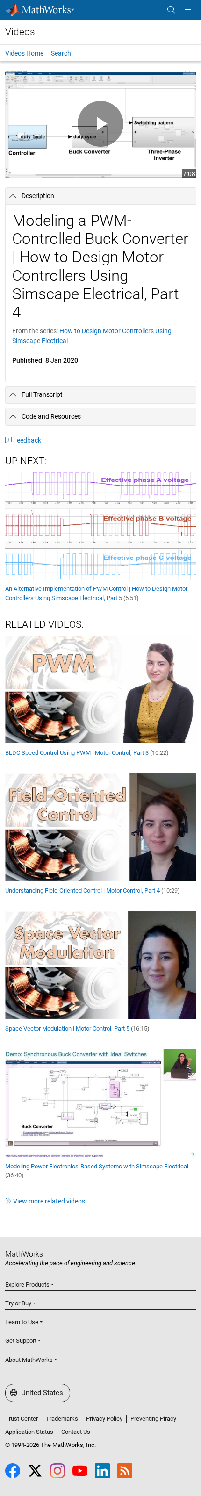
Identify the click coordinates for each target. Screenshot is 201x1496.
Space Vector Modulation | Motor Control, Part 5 (77, 1028)
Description (38, 196)
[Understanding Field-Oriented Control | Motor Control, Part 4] (100, 826)
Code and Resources (51, 416)
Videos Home (24, 53)
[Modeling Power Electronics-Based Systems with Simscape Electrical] (100, 1102)
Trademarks (62, 1418)
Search (61, 53)
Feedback (27, 440)
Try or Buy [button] (18, 1303)
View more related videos (49, 1201)
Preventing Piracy (153, 1418)
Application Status (29, 1431)
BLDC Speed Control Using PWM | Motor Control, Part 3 (87, 752)
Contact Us (75, 1431)
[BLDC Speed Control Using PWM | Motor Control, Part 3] (100, 689)
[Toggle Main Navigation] (187, 10)
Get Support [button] (20, 1340)
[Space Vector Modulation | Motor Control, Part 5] (100, 964)
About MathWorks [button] (29, 1359)
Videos (20, 31)
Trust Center (21, 1418)
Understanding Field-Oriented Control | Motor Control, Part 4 (92, 890)
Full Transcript (42, 394)
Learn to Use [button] (21, 1321)
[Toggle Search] (171, 10)
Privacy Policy (104, 1418)
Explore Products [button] (27, 1284)
